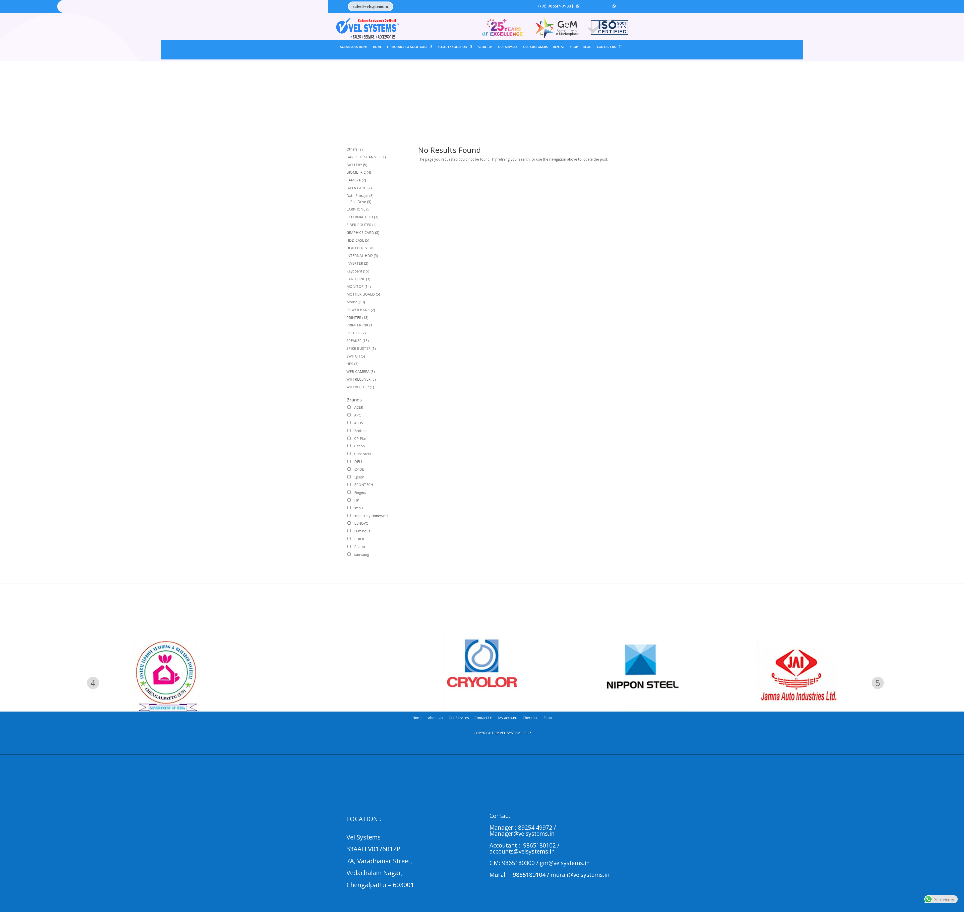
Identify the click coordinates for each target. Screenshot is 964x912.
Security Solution (452, 47)
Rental (558, 47)
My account (507, 718)
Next (878, 683)
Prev (93, 683)
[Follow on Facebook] (586, 6)
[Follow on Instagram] (595, 6)
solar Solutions (354, 47)
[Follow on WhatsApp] (577, 6)
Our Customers (535, 47)
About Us (485, 47)
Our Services (508, 47)
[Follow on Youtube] (605, 6)
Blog (587, 47)
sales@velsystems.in (370, 6)
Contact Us (606, 47)
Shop (574, 47)
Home (377, 47)
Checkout (530, 718)
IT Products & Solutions (407, 47)
